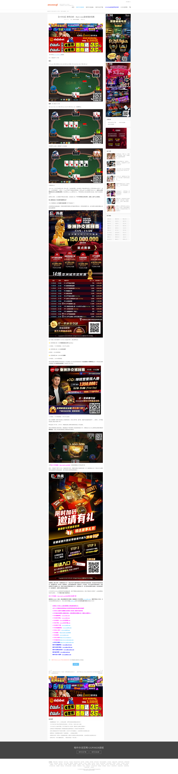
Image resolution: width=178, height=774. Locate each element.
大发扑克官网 (108, 763)
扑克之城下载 (112, 764)
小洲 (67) (116, 223)
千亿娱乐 (118, 763)
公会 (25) (124, 228)
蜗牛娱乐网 (96, 761)
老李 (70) (124, 221)
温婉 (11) (116, 239)
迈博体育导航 (126, 761)
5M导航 (114, 763)
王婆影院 (79, 764)
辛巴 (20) (124, 230)
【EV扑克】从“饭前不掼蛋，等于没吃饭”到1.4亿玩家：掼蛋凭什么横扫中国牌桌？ (68, 726)
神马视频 (104, 765)
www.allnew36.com (67, 644)
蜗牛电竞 (62, 765)
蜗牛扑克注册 (95, 752)
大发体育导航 (126, 765)
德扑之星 (93, 764)
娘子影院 (74, 764)
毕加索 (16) (109, 234)
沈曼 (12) (124, 234)
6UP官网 (109, 761)
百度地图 (89, 770)
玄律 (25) (116, 228)
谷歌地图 (92, 770)
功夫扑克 (93, 763)
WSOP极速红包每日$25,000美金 (77, 659)
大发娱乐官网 (120, 765)
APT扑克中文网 (94, 765)
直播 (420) (109, 218)
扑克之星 (98, 764)
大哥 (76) (116, 221)
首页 (73, 7)
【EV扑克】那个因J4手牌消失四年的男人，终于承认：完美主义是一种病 (65, 724)
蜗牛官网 (80, 763)
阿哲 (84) (109, 221)
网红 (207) (124, 218)
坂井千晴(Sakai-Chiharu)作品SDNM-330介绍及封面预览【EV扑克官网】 (90, 672)
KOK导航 (51, 763)
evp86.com (72, 600)
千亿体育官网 (125, 764)
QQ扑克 (97, 763)
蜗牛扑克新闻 (80, 7)
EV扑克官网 (124, 7)
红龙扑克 (127, 763)
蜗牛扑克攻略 (89, 7)
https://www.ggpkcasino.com (67, 642)
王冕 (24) (109, 230)
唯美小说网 (60, 764)
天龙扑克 (102, 764)
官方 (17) (124, 232)
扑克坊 (83, 764)
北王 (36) (124, 223)
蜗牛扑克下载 (99, 7)
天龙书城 (71, 761)
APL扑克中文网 (52, 765)
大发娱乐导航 (86, 767)
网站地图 (85, 770)
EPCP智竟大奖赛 (68, 765)
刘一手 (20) (109, 232)
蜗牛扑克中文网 (77, 761)
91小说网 (65, 764)
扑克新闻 (74, 765)
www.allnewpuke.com (69, 649)
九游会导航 (56, 763)
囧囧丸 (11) (125, 239)
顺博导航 (71, 763)
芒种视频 (87, 761)
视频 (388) (117, 218)
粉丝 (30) (124, 225)
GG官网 (84, 763)
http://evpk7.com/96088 (65, 465)
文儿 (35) (116, 225)
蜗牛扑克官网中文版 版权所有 (94, 769)
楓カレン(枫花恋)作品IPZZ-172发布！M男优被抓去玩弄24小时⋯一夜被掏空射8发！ (62, 672)
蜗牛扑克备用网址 (103, 761)
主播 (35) (109, 225)
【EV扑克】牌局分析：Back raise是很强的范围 (75, 17)
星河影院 (70, 764)
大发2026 (108, 765)
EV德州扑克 (79, 765)
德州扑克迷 (61, 761)
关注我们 (128, 1)
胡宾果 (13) (117, 234)
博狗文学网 (55, 761)
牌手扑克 (88, 765)
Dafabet (84, 765)
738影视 (88, 763)
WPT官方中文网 (119, 764)
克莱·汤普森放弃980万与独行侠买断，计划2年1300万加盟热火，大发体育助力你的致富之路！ (70, 730)
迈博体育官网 (120, 761)
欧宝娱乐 (60, 763)
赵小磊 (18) (117, 232)
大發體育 (57, 765)
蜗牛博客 (82, 761)
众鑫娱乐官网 (114, 761)
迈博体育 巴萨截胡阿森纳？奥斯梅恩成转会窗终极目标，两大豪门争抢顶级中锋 (67, 728)
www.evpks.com (66, 615)
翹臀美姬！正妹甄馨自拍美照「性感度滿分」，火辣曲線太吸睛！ (64, 733)
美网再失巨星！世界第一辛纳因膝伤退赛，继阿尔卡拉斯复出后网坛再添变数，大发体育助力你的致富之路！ (73, 735)
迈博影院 (51, 764)
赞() (76, 664)
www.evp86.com (57, 54)
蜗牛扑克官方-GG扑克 (52, 5)
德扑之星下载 (88, 764)
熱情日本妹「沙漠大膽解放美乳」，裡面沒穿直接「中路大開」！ (64, 737)
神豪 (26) (109, 228)
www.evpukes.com (64, 635)
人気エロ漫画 (66, 763)
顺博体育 (76, 763)
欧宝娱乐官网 (102, 763)
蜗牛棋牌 (91, 761)
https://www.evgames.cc (65, 637)
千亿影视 (122, 763)
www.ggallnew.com (66, 654)
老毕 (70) (109, 223)
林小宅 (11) (109, 239)
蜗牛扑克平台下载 (112, 122)
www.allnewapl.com (65, 652)
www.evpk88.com (67, 627)
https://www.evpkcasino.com (66, 640)
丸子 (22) (116, 230)
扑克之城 (107, 764)
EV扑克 (55, 764)
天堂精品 (99, 765)
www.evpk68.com (65, 630)
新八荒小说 (66, 761)
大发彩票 (92, 767)
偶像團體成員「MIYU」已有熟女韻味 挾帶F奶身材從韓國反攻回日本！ (65, 722)
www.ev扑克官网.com (65, 620)
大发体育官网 (113, 765)
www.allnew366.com (67, 647)
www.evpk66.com (66, 625)
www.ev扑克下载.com (65, 622)
